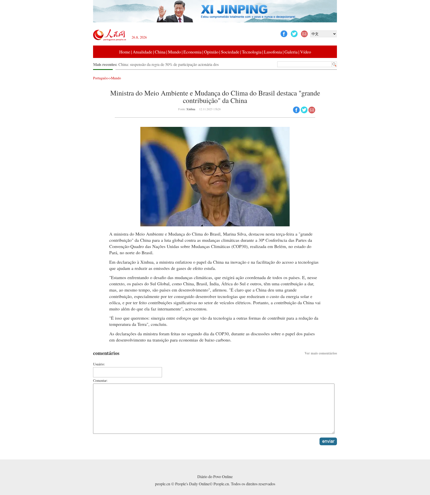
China (160, 52)
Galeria (291, 52)
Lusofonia (273, 52)
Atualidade (142, 52)
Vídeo (305, 52)
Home (124, 52)
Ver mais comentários (321, 353)
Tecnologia (252, 52)
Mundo (174, 52)
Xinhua (190, 109)
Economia (192, 52)
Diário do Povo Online (215, 476)
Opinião (211, 52)
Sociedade (230, 52)
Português (100, 78)
